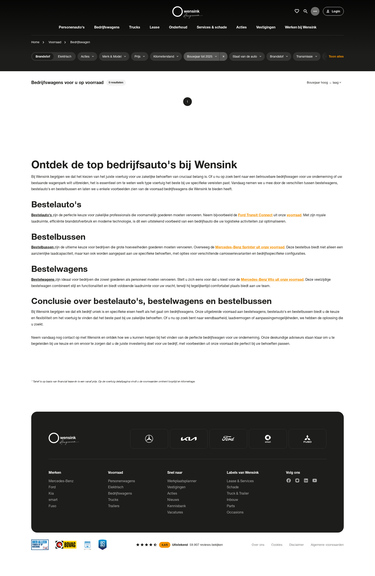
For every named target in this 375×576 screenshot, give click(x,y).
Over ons (258, 544)
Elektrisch (115, 487)
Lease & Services (240, 481)
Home (35, 42)
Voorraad (55, 42)
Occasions (235, 512)
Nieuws (173, 499)
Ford (52, 487)
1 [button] (187, 101)
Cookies (276, 544)
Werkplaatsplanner (181, 481)
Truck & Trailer (238, 493)
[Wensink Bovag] (66, 545)
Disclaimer (296, 544)
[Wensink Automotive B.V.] (187, 11)
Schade (233, 487)
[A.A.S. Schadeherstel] (103, 545)
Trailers (113, 506)
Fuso (52, 506)
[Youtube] (314, 480)
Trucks (113, 499)
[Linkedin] (306, 480)
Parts (231, 506)
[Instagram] (297, 480)
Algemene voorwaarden (327, 544)
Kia (51, 493)
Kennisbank (176, 506)
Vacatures (175, 512)
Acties (172, 493)
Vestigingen (176, 487)
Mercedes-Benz (61, 481)
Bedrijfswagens (120, 493)
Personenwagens (121, 481)
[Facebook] (288, 480)
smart (53, 499)
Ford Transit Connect (255, 215)
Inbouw (232, 499)
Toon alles (336, 56)
